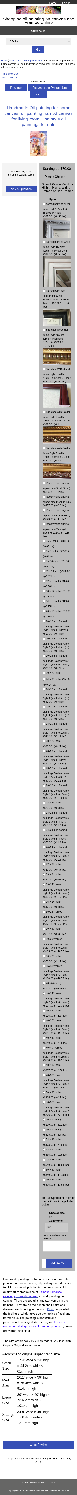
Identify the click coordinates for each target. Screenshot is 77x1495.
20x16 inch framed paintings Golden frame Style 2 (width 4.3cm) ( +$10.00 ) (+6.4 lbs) (56, 627)
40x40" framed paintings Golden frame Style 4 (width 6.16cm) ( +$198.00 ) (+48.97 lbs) (56, 1054)
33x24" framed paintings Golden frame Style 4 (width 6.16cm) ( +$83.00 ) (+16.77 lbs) (56, 890)
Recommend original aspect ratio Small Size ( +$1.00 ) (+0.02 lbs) (56, 487)
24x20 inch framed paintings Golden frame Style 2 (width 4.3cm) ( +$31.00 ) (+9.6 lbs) (56, 695)
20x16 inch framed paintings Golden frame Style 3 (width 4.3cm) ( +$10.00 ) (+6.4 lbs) (56, 644)
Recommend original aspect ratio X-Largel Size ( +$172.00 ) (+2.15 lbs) (56, 530)
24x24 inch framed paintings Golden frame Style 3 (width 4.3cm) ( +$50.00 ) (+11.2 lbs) (56, 836)
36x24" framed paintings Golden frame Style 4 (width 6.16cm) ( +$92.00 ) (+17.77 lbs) (56, 917)
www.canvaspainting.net (36, 1491)
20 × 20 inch (53, 673)
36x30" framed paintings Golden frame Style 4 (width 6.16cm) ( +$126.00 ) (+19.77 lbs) (56, 972)
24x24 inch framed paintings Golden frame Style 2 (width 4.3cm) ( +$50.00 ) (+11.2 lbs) (56, 818)
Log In (66, 3)
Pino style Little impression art (26, 60)
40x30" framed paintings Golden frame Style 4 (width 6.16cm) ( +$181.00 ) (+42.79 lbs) (56, 1026)
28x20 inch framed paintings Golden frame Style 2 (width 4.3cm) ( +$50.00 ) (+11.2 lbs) (56, 757)
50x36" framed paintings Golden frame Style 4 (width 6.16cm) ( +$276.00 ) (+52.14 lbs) (56, 1108)
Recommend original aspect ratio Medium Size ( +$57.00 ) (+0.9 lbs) (57, 501)
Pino (50, 1309)
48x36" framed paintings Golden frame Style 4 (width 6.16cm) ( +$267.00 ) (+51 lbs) (56, 1081)
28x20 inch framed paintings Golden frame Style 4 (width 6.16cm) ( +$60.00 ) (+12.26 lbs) (56, 791)
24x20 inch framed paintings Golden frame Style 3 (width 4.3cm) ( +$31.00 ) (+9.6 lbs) (56, 712)
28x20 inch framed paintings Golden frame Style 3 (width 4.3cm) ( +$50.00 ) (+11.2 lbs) (56, 774)
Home (53, 3)
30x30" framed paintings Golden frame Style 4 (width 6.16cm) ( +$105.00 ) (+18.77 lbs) (56, 945)
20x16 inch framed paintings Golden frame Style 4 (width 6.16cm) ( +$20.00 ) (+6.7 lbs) (56, 661)
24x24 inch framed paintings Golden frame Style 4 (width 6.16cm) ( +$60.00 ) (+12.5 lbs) (56, 853)
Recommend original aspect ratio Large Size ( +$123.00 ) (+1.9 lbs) (56, 515)
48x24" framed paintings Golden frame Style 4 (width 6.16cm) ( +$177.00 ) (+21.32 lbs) (56, 999)
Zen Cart (65, 1491)
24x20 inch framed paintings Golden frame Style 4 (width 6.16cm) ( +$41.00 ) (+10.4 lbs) (56, 729)
